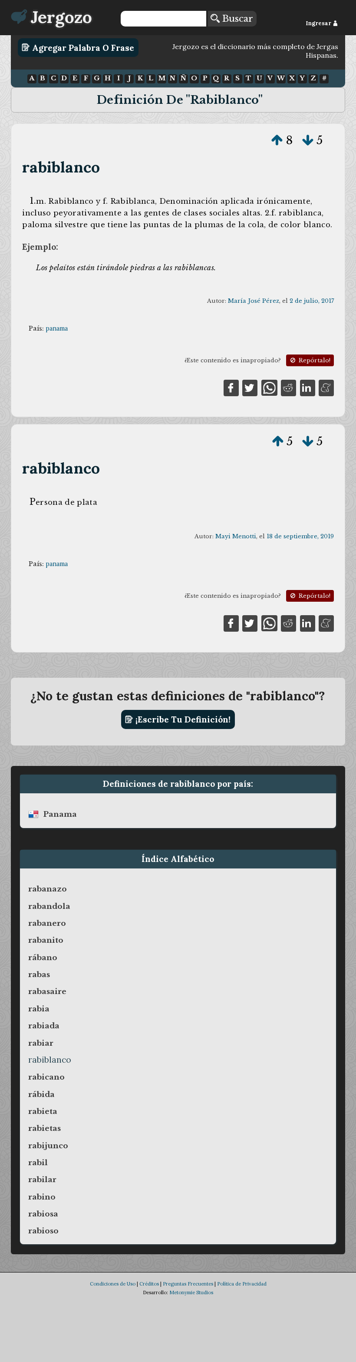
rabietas (44, 1128)
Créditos (149, 1284)
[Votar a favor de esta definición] (277, 140)
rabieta (42, 1111)
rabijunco (48, 1145)
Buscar (236, 18)
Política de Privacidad (242, 1284)
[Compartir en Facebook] (231, 387)
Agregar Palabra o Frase (82, 47)
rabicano (46, 1077)
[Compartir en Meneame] (326, 387)
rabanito (45, 940)
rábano (42, 957)
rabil (38, 1162)
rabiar (40, 1043)
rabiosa (43, 1214)
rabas (39, 974)
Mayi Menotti (235, 536)
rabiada (43, 1026)
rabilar (42, 1179)
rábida (41, 1094)
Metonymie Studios (191, 1292)
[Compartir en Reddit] (288, 387)
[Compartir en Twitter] (249, 387)
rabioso (43, 1231)
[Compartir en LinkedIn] (307, 387)
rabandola (49, 906)
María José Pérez (253, 301)
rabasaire (47, 991)
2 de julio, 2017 (312, 301)
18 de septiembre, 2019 (300, 536)
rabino (42, 1197)
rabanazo (47, 889)
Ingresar (319, 23)
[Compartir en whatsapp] (269, 387)
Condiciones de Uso (112, 1284)
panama (57, 328)
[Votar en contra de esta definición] (307, 140)
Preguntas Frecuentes (188, 1284)
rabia (38, 1009)
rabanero (47, 923)
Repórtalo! (313, 360)
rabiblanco (61, 167)
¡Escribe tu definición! (182, 719)
